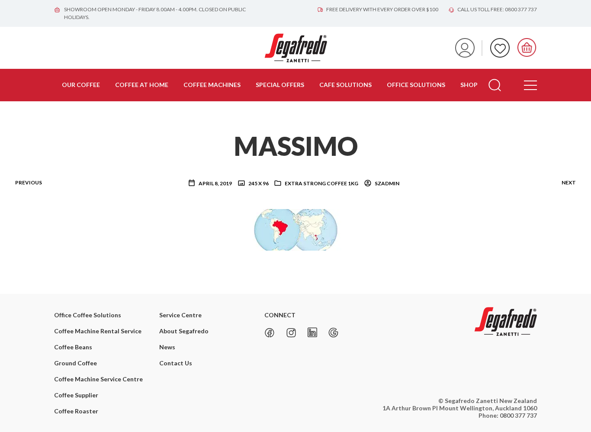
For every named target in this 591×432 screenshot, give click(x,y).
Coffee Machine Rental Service (97, 331)
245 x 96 (258, 183)
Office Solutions (416, 84)
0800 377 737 (518, 415)
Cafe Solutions (345, 84)
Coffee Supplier (76, 395)
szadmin (386, 183)
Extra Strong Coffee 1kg (321, 183)
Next (569, 182)
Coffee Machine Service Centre (98, 379)
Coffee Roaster (76, 411)
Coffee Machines (212, 84)
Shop (469, 84)
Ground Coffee (75, 363)
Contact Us (175, 363)
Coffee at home (141, 84)
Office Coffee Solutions (87, 315)
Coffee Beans (73, 347)
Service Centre (180, 315)
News (167, 347)
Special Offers (280, 84)
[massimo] (296, 229)
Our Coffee (81, 84)
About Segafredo (184, 331)
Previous (28, 182)
